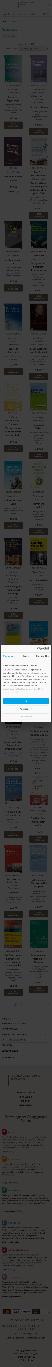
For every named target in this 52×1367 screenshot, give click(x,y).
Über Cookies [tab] (42, 656)
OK (26, 701)
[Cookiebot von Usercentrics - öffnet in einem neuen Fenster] (37, 648)
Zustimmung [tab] (9, 656)
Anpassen (24, 709)
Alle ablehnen (26, 716)
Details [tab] (26, 656)
